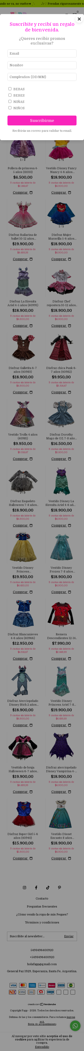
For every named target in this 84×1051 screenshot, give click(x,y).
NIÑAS (18, 102)
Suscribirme (42, 120)
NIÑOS (18, 108)
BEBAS (18, 89)
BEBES (18, 95)
